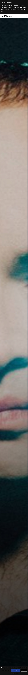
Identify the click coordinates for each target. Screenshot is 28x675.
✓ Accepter (16, 670)
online (19, 9)
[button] (25, 16)
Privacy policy (15, 673)
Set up (24, 670)
